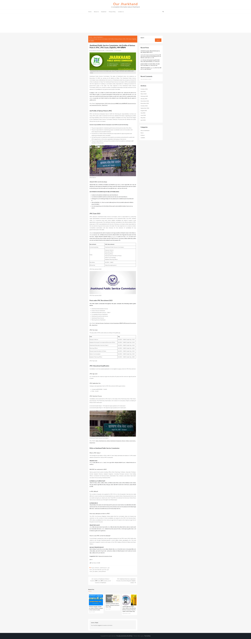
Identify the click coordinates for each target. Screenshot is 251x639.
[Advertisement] (125, 23)
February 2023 (144, 96)
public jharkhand (102, 571)
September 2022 (145, 108)
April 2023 (143, 91)
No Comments (118, 50)
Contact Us (121, 11)
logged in (100, 625)
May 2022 (143, 117)
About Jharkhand (109, 50)
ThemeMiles (147, 636)
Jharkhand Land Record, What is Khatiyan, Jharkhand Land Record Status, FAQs (112, 605)
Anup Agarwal (93, 50)
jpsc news (104, 569)
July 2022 (143, 113)
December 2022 (145, 101)
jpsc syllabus (95, 571)
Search (142, 37)
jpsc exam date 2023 (97, 569)
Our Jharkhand (125, 4)
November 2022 (145, 103)
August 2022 (144, 110)
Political (142, 135)
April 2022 (143, 120)
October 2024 (144, 89)
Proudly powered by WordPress (124, 636)
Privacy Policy (112, 11)
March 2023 (143, 93)
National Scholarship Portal (105, 556)
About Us (96, 11)
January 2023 (144, 98)
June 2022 (143, 115)
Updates (143, 137)
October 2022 (144, 105)
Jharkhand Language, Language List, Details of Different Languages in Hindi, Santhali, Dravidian (96, 608)
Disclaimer (103, 11)
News (142, 133)
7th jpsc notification (95, 567)
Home (89, 11)
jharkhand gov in (103, 567)
